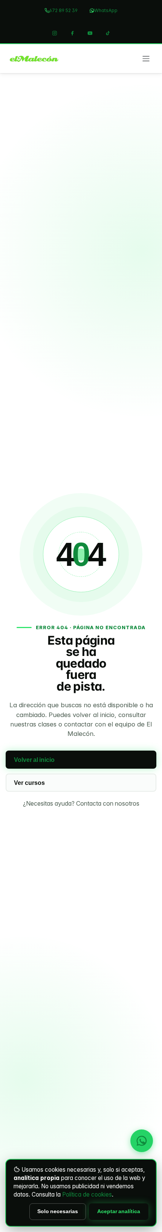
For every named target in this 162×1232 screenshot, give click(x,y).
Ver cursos (29, 782)
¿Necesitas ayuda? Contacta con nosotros (81, 803)
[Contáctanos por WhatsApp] (141, 1140)
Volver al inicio (34, 759)
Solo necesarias (57, 1211)
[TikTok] (107, 33)
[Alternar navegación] (146, 58)
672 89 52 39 (63, 10)
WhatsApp (106, 10)
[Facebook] (72, 33)
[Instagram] (54, 33)
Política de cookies (87, 1194)
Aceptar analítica (118, 1211)
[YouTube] (90, 33)
